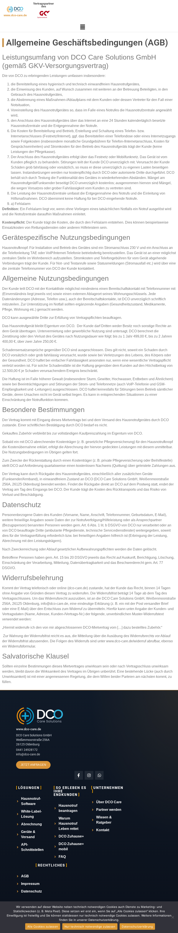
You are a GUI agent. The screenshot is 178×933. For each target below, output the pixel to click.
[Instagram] (89, 775)
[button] (82, 27)
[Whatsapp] (99, 775)
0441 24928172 (27, 749)
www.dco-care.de (15, 15)
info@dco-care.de (28, 754)
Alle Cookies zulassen (42, 926)
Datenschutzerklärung (137, 926)
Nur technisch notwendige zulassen (89, 926)
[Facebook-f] (78, 775)
